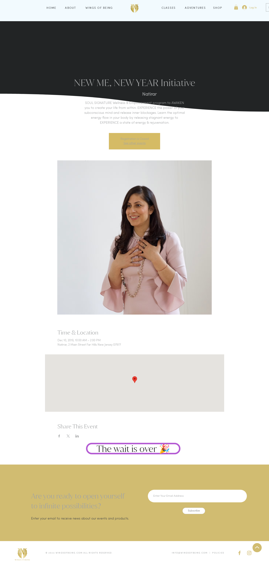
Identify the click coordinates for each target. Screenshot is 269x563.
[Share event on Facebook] (59, 436)
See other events (135, 143)
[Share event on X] (68, 436)
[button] (236, 7)
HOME (51, 8)
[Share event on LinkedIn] (77, 436)
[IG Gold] (249, 553)
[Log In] (244, 7)
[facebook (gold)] (239, 553)
